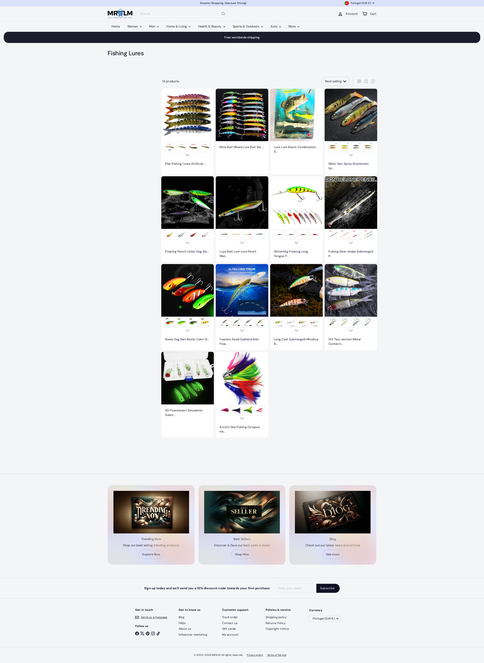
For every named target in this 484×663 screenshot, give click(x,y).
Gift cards (229, 629)
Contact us (229, 623)
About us (185, 629)
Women (133, 26)
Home (116, 26)
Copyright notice (277, 629)
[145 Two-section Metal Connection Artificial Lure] (351, 307)
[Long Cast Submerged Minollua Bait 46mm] (296, 307)
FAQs (182, 623)
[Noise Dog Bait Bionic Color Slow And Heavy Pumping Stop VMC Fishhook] (187, 304)
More (292, 26)
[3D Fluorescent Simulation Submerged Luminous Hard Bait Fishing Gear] (187, 386)
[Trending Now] (151, 512)
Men (152, 26)
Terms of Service (276, 655)
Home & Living (177, 26)
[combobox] (183, 13)
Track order (230, 617)
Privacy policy (255, 655)
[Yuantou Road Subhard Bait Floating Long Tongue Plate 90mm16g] (242, 307)
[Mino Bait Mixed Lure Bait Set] (242, 121)
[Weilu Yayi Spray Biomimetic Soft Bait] (351, 132)
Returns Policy (275, 623)
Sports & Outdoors (246, 26)
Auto (274, 26)
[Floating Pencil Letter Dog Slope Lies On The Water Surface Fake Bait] (187, 217)
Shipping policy (276, 617)
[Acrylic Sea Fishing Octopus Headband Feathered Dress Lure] (242, 395)
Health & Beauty (210, 26)
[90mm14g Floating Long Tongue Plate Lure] (296, 219)
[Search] (223, 13)
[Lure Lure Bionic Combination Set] (296, 123)
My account (230, 635)
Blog (181, 617)
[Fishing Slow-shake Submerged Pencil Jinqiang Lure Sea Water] (351, 219)
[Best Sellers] (242, 512)
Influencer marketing (193, 635)
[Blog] (333, 512)
